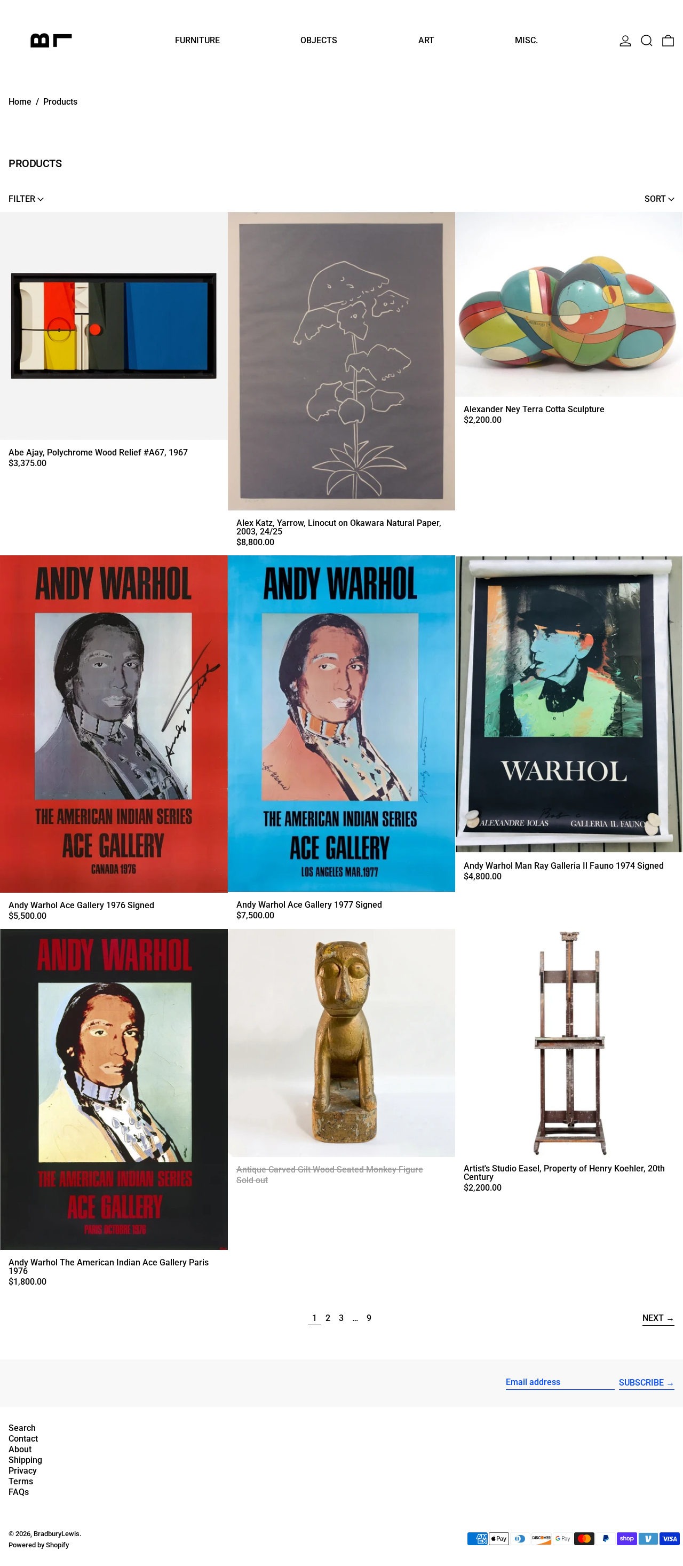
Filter (22, 199)
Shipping (25, 1460)
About (20, 1449)
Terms (21, 1481)
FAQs (19, 1492)
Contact (23, 1439)
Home (20, 102)
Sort (655, 199)
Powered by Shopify (39, 1545)
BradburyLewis (57, 1534)
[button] (646, 40)
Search (22, 1428)
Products (60, 102)
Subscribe (641, 1383)
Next (653, 1318)
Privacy (23, 1471)
